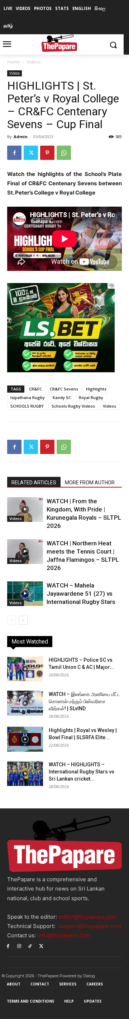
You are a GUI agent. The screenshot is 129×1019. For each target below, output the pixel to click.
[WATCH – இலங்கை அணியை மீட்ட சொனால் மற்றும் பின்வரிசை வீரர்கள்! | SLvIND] (25, 703)
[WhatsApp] (64, 153)
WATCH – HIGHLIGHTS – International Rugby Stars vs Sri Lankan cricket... (81, 772)
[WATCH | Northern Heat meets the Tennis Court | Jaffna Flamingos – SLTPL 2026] (25, 551)
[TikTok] (30, 945)
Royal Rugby (91, 397)
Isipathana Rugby (27, 397)
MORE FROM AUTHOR (90, 482)
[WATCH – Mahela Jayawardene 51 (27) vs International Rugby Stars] (25, 593)
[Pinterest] (47, 153)
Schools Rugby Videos (73, 406)
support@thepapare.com (89, 926)
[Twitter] (31, 153)
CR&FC (35, 389)
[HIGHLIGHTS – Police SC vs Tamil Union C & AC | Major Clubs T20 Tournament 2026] (25, 668)
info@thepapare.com (63, 935)
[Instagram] (19, 945)
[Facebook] (14, 153)
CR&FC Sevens (64, 389)
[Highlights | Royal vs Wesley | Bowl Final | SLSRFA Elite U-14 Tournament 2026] (25, 739)
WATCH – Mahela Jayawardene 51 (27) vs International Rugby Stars (81, 593)
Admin (21, 136)
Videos (33, 62)
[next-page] (23, 620)
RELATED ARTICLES (33, 482)
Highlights (96, 389)
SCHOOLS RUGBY (27, 406)
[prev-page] (11, 620)
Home (13, 62)
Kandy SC (62, 397)
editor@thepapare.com (87, 916)
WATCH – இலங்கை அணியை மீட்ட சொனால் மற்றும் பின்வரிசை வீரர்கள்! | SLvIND (84, 701)
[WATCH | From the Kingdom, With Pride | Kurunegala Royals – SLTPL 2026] (25, 509)
